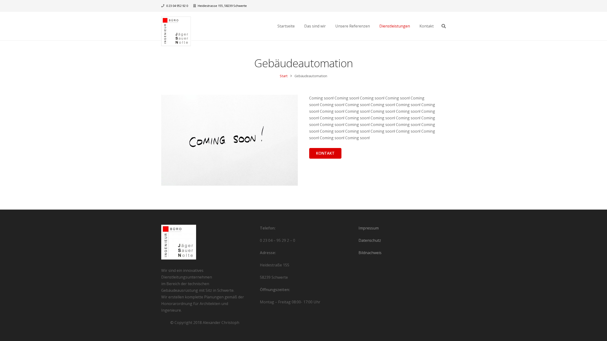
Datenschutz (370, 240)
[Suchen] (443, 26)
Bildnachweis (370, 252)
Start (284, 76)
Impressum (369, 228)
